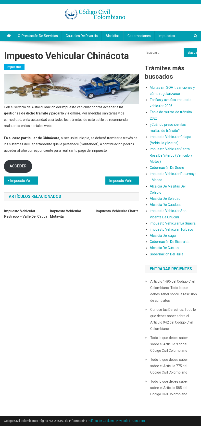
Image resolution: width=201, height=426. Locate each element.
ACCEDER (18, 166)
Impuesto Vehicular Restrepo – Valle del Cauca (25, 213)
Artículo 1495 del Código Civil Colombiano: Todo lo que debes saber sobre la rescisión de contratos (173, 290)
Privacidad (123, 421)
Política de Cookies (101, 421)
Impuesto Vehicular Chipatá (124, 181)
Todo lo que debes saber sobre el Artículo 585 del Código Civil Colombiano (169, 387)
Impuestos (167, 36)
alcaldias (113, 36)
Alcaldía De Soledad (165, 198)
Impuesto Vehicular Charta (117, 211)
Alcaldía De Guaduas (165, 205)
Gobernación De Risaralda (169, 242)
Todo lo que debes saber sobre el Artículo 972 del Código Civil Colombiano (169, 344)
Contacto (138, 421)
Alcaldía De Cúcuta (164, 248)
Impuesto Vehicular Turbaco (171, 229)
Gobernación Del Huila (166, 254)
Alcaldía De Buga (163, 236)
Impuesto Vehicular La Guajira (173, 223)
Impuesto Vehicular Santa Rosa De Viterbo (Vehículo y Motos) (171, 155)
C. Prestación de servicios (38, 36)
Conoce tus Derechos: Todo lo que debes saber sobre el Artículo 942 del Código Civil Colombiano (173, 319)
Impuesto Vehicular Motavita (65, 213)
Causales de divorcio (82, 36)
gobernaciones (139, 36)
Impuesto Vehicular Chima (24, 181)
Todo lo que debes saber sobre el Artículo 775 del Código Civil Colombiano (169, 366)
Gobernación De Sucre (167, 168)
